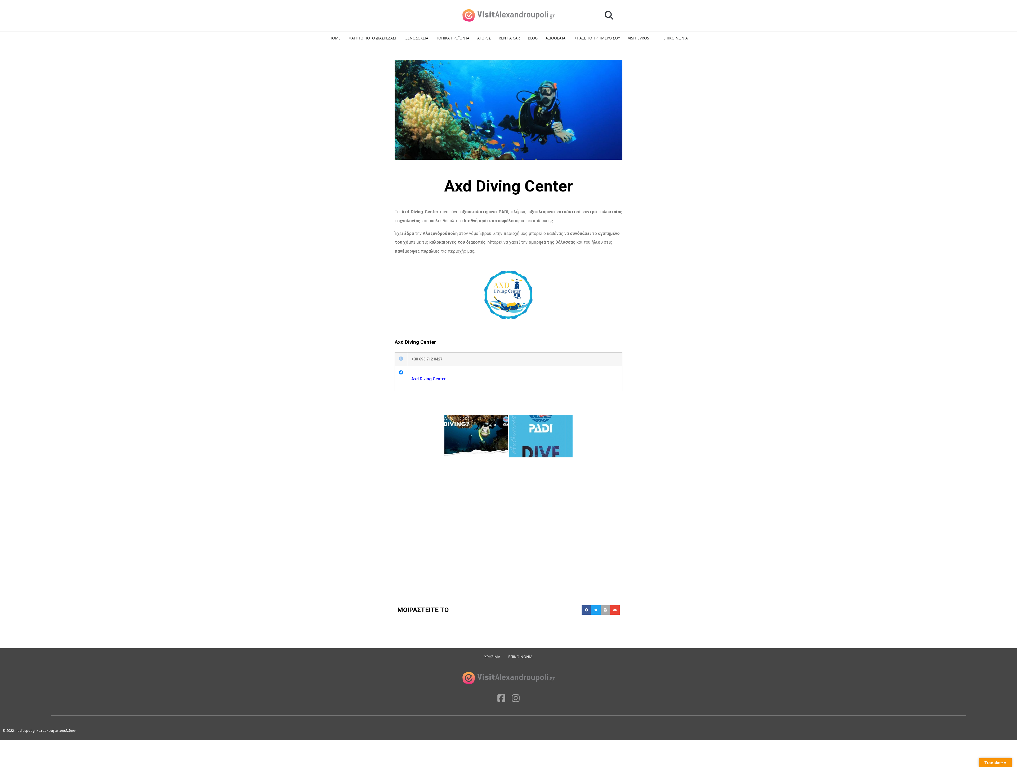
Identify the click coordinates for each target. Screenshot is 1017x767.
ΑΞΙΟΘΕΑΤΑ (555, 38)
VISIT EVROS (638, 38)
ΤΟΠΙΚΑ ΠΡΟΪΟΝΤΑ (452, 38)
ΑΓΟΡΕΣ (484, 38)
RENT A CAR (509, 38)
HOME (335, 38)
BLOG (533, 38)
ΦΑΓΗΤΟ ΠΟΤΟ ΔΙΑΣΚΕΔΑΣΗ (373, 38)
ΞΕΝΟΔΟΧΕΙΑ (416, 38)
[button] (609, 15)
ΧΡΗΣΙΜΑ (492, 656)
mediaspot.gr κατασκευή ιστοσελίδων (45, 731)
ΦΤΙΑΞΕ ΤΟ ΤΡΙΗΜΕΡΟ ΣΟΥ (596, 38)
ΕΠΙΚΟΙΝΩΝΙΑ (675, 38)
